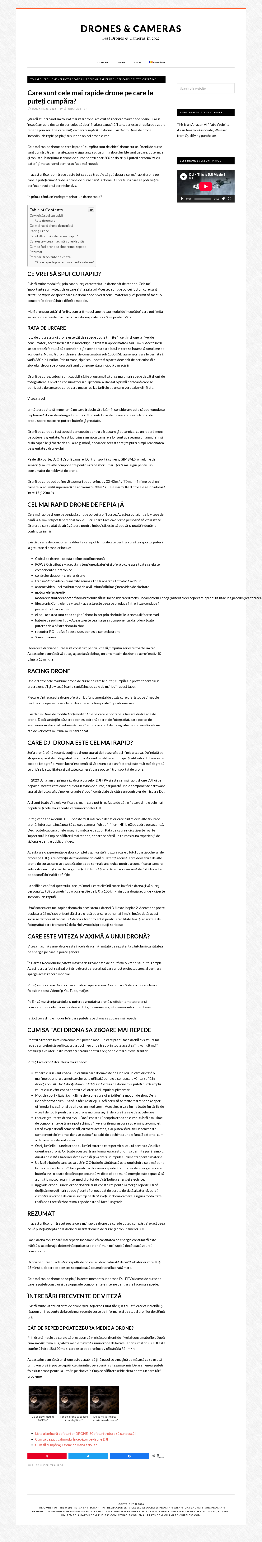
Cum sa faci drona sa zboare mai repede (58, 247)
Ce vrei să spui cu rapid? (46, 215)
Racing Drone (39, 231)
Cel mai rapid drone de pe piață (51, 226)
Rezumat (36, 252)
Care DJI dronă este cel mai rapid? (54, 236)
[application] (206, 186)
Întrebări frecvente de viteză (50, 257)
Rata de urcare (45, 220)
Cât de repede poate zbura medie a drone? (64, 262)
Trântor (56, 1465)
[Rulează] (182, 199)
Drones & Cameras (131, 28)
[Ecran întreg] (230, 199)
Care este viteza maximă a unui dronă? (57, 241)
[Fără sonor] (223, 199)
